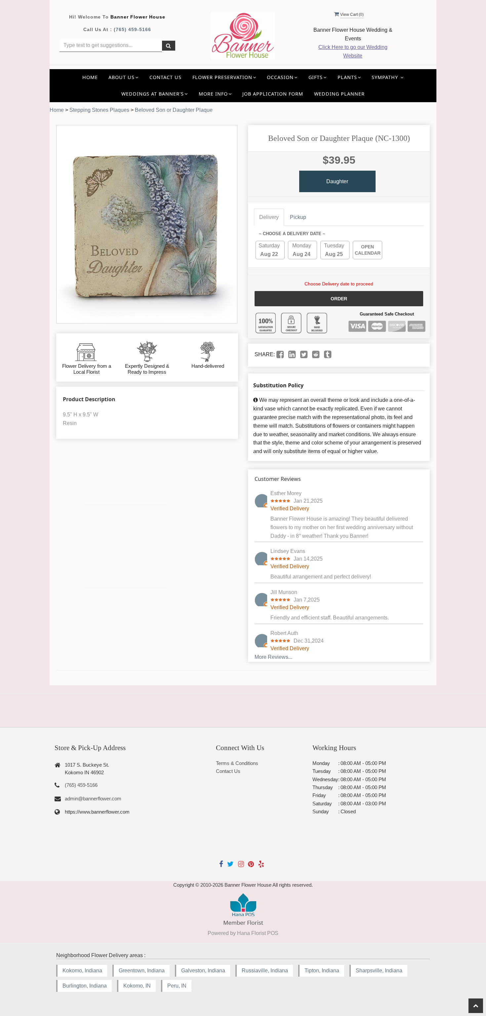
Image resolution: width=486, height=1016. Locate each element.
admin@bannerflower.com (93, 798)
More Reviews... (273, 657)
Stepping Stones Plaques (99, 110)
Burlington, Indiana (84, 986)
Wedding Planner (339, 94)
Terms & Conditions (237, 763)
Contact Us (165, 77)
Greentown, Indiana (142, 970)
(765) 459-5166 (132, 29)
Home (90, 77)
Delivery (269, 217)
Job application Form (272, 94)
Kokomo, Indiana (82, 970)
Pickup (298, 217)
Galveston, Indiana (203, 970)
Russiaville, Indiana (265, 970)
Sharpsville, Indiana (379, 970)
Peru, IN (176, 986)
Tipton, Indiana (321, 970)
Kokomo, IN (137, 986)
